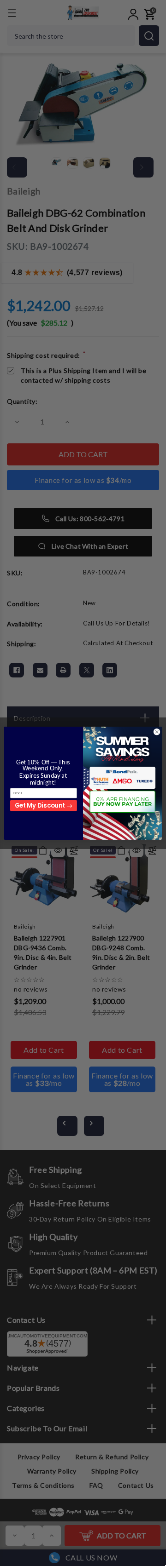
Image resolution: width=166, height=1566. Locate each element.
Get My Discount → (43, 805)
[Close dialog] (156, 731)
